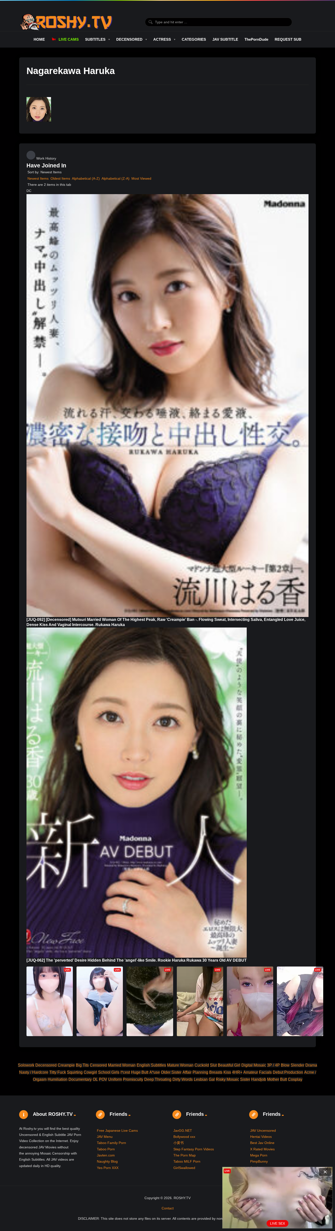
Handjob (258, 1079)
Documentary (80, 1079)
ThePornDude (256, 39)
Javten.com (106, 1155)
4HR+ (237, 1072)
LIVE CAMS (68, 39)
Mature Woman (180, 1065)
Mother (273, 1079)
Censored (98, 1065)
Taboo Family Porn (111, 1143)
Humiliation (57, 1079)
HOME (39, 39)
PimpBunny (259, 1161)
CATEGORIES (194, 39)
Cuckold (201, 1065)
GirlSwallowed (184, 1168)
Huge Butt (139, 1072)
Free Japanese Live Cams (117, 1130)
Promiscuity (133, 1079)
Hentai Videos (261, 1137)
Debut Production (288, 1072)
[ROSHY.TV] (66, 22)
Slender (297, 1065)
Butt (283, 1079)
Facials (265, 1072)
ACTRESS (162, 39)
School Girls (108, 1072)
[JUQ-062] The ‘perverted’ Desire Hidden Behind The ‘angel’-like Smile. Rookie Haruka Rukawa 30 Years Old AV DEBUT (136, 960)
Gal (212, 1079)
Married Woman (122, 1065)
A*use (154, 1072)
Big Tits (82, 1065)
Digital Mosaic (253, 1065)
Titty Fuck (57, 1072)
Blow (285, 1065)
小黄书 (178, 1143)
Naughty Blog (107, 1161)
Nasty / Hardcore (33, 1072)
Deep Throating (157, 1079)
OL (95, 1079)
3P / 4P (273, 1065)
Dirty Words (182, 1079)
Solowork (26, 1065)
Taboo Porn (106, 1149)
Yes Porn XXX (107, 1168)
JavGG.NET (182, 1130)
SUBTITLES (95, 39)
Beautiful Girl (229, 1065)
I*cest (125, 1072)
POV (103, 1079)
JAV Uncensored (263, 1130)
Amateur (250, 1072)
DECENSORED (129, 39)
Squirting (75, 1072)
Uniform (115, 1079)
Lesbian (201, 1079)
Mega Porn (258, 1155)
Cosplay (295, 1079)
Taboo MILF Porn (186, 1161)
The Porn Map (184, 1155)
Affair (187, 1072)
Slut (213, 1065)
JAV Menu (105, 1137)
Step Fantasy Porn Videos (193, 1149)
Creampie (66, 1065)
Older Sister (171, 1072)
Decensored (46, 1065)
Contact (168, 1208)
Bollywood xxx (184, 1137)
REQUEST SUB (288, 39)
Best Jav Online (262, 1143)
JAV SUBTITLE (225, 39)
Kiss (227, 1072)
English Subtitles (151, 1065)
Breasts (215, 1072)
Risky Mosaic (227, 1079)
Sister (245, 1079)
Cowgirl (90, 1072)
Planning (200, 1072)
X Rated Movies (262, 1149)
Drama (311, 1065)
